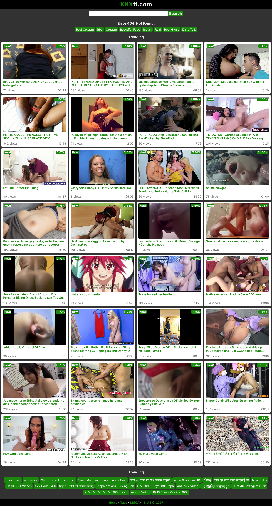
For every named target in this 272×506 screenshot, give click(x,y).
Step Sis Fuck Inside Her (58, 480)
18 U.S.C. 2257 (152, 502)
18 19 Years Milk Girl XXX (170, 492)
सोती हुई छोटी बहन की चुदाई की (231, 480)
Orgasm (111, 29)
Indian (147, 29)
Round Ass (171, 29)
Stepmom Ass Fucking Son (115, 486)
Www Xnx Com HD (187, 480)
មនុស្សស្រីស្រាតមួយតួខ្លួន (215, 486)
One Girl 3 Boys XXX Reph (155, 486)
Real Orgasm (85, 29)
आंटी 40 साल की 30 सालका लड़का (150, 480)
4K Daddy (31, 480)
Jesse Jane (13, 480)
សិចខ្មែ (207, 480)
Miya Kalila (259, 480)
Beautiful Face (130, 29)
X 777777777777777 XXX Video (106, 492)
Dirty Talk (189, 29)
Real (158, 29)
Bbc (100, 29)
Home (113, 502)
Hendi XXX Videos (19, 486)
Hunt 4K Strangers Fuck (249, 486)
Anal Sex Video (187, 486)
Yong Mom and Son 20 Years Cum (102, 480)
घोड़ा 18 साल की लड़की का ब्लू (76, 486)
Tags (123, 502)
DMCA (135, 502)
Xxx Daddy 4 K (45, 486)
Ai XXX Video (140, 492)
